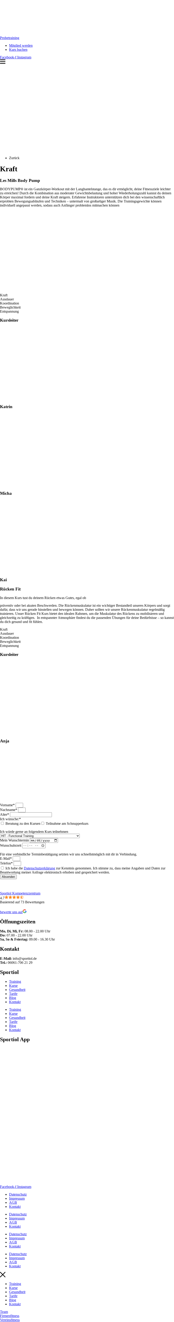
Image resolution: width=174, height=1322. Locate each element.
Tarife (13, 994)
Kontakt (15, 1002)
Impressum (17, 1198)
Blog (12, 998)
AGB (13, 1202)
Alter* (5, 814)
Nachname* (9, 810)
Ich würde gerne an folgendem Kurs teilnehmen (34, 832)
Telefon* (7, 863)
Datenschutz (18, 1194)
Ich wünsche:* (10, 819)
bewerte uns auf (11, 912)
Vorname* (8, 805)
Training (15, 981)
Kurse (13, 985)
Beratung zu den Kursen (22, 823)
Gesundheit (17, 990)
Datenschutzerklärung (39, 868)
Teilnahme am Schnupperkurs (67, 823)
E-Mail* (6, 858)
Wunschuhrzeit (11, 845)
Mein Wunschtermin (15, 840)
